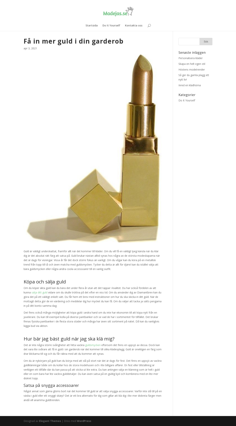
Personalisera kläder (190, 58)
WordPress (84, 421)
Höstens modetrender (191, 69)
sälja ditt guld (39, 292)
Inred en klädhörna (189, 85)
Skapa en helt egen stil (191, 64)
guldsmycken (93, 345)
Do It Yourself (111, 25)
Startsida (92, 25)
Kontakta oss (133, 25)
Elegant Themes (50, 421)
